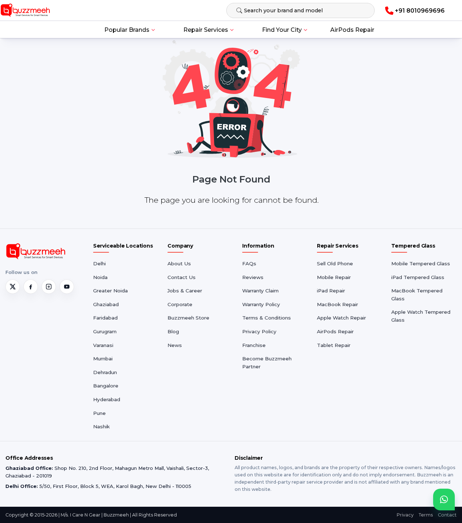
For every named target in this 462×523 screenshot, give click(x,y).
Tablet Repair (333, 345)
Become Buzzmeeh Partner (267, 362)
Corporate (179, 304)
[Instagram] (49, 286)
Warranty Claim (260, 290)
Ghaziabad (106, 304)
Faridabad (105, 318)
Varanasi (103, 345)
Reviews (252, 277)
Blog (173, 331)
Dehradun (105, 372)
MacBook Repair (337, 304)
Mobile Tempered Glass (420, 263)
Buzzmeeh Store (188, 318)
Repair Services (205, 29)
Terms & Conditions (266, 318)
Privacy (405, 515)
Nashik (101, 426)
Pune (99, 413)
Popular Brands (126, 29)
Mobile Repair (334, 277)
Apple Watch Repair (341, 318)
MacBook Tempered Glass (417, 294)
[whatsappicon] (444, 499)
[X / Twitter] (12, 286)
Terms (426, 515)
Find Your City (282, 29)
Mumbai (103, 358)
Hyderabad (106, 399)
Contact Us (181, 277)
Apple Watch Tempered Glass (420, 316)
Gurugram (105, 331)
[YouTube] (67, 286)
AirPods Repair (352, 29)
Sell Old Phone (335, 263)
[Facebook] (30, 286)
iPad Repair (331, 290)
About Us (179, 263)
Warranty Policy (261, 304)
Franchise (254, 345)
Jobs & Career (184, 290)
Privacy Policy (259, 331)
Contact (447, 515)
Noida (100, 277)
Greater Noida (110, 290)
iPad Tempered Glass (417, 277)
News (174, 345)
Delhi (99, 263)
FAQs (249, 263)
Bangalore (105, 386)
